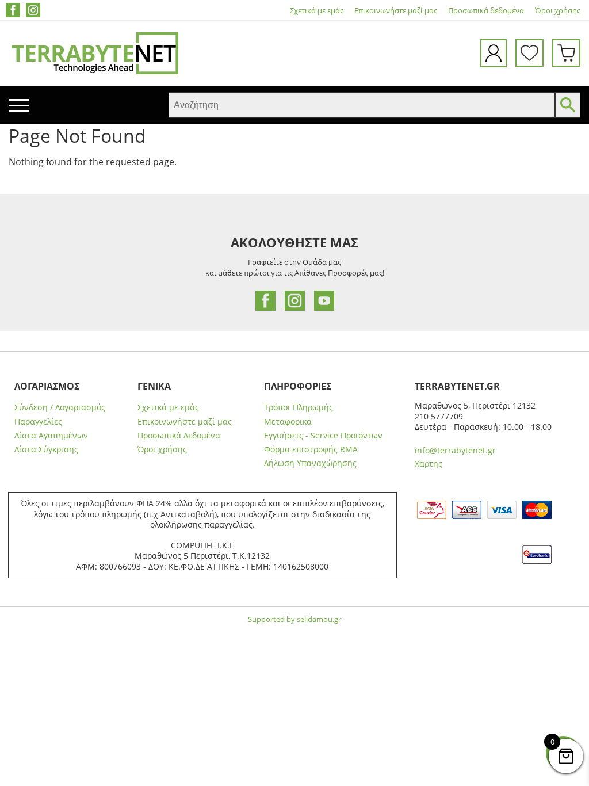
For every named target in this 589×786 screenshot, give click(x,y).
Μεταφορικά (288, 422)
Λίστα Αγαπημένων (51, 435)
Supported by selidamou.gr (294, 619)
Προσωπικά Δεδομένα (178, 435)
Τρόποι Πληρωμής (298, 407)
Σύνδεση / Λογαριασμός (59, 407)
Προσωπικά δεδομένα (486, 11)
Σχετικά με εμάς (316, 11)
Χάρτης (428, 463)
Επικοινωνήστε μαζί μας (395, 11)
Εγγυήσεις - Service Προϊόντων (323, 435)
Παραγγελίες (38, 422)
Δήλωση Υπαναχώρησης (310, 463)
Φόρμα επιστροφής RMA (311, 449)
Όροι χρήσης (557, 11)
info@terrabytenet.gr (455, 450)
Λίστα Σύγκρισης (46, 449)
